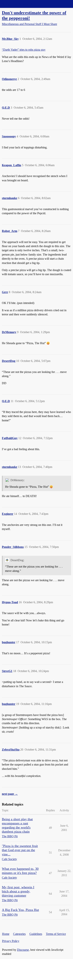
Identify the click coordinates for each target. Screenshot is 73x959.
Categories (19, 933)
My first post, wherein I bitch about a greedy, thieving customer (18, 891)
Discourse (23, 949)
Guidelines (35, 933)
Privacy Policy (10, 941)
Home (5, 933)
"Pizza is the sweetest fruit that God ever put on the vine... (20, 850)
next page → (10, 793)
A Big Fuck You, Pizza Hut (20, 910)
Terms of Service (56, 933)
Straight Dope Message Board (19, 3)
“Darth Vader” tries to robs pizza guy (23, 49)
